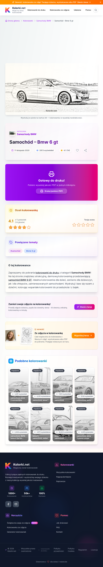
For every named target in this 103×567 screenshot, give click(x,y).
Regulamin (82, 550)
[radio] (74, 225)
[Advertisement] (51, 42)
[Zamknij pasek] (100, 2)
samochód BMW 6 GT (20, 280)
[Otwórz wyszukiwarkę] (95, 10)
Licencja (94, 550)
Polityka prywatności (59, 549)
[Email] (16, 504)
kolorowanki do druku (47, 272)
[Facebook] (8, 504)
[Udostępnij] (85, 150)
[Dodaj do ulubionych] (77, 150)
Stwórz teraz (86, 307)
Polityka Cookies (71, 549)
